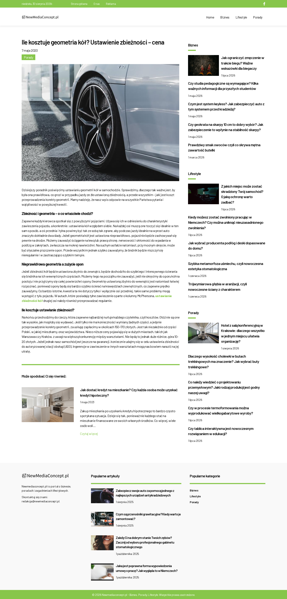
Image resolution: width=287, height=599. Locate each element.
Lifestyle (241, 17)
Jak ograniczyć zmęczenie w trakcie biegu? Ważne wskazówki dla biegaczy (242, 62)
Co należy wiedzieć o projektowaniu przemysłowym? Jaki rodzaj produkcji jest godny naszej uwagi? (224, 387)
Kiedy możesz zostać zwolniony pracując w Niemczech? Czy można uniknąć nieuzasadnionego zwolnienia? (225, 222)
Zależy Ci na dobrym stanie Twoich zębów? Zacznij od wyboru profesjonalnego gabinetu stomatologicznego (145, 542)
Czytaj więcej (89, 434)
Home (210, 17)
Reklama (111, 3)
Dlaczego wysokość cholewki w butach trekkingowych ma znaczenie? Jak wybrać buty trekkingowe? (223, 361)
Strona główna (79, 3)
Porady (257, 17)
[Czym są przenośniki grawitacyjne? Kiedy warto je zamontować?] (102, 520)
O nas (96, 3)
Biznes (224, 17)
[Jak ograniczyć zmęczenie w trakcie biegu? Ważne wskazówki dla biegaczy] (203, 66)
